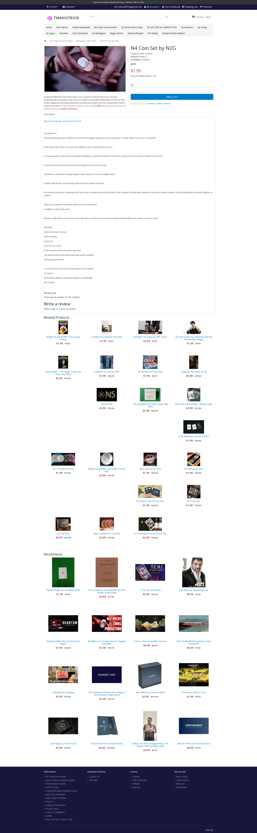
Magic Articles (116, 33)
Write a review (163, 103)
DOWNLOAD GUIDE (154, 2)
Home (49, 27)
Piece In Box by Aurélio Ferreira (150, 641)
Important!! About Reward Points (61, 790)
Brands (136, 776)
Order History (182, 780)
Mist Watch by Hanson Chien (150, 692)
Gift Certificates (140, 780)
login (53, 308)
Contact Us (94, 776)
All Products (62, 27)
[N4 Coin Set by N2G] (85, 69)
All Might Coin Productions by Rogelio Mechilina (107, 642)
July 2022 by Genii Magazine (194, 589)
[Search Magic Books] (166, 16)
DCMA (49, 815)
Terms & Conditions (55, 812)
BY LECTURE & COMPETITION (162, 27)
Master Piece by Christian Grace (193, 743)
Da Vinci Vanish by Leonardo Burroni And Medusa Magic (193, 338)
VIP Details (153, 33)
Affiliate (136, 783)
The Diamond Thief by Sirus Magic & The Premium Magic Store (106, 693)
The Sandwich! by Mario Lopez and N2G (150, 405)
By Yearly (202, 27)
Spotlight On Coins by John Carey (150, 336)
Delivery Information (55, 805)
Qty (132, 85)
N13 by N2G (63, 533)
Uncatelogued (98, 33)
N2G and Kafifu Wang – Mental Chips (193, 404)
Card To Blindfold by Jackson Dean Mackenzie (193, 642)
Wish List (180, 783)
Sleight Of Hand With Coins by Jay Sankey (63, 338)
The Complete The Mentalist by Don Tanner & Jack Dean (106, 591)
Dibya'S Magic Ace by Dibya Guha (63, 589)
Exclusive (63, 33)
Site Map (93, 780)
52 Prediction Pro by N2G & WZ (150, 533)
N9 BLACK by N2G (193, 468)
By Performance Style (132, 27)
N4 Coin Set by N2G (109, 40)
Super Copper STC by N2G (106, 533)
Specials (136, 787)
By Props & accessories (105, 27)
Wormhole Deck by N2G (150, 371)
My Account (182, 776)
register (62, 308)
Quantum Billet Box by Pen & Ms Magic (63, 642)
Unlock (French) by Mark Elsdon (107, 743)
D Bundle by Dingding (63, 692)
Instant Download (81, 27)
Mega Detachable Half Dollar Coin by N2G (106, 470)
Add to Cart (172, 96)
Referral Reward (135, 33)
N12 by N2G (193, 501)
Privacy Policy (52, 808)
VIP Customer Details (56, 776)
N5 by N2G (106, 404)
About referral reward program (60, 780)
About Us (50, 801)
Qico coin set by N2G (150, 468)
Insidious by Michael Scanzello (107, 336)
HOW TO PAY (52, 787)
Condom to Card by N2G (106, 371)
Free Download (80, 33)
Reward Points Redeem (173, 33)
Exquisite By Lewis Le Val (194, 371)
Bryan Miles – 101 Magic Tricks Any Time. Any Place (63, 373)
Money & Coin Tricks (86, 40)
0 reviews (150, 103)
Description (49, 114)
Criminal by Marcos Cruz (194, 692)
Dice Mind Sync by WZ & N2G (194, 436)
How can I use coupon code (59, 819)
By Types (50, 33)
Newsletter (181, 787)
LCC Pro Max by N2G (63, 468)
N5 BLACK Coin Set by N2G (150, 501)
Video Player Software (56, 798)
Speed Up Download (55, 794)
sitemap (209, 830)
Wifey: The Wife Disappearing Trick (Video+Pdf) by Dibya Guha (150, 744)
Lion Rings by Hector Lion (63, 743)
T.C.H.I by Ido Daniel (150, 589)
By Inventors (187, 27)
